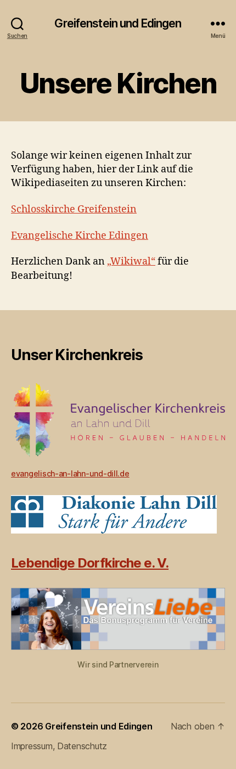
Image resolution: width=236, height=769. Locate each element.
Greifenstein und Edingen (117, 23)
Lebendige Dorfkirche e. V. (89, 563)
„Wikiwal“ (131, 261)
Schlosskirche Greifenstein (74, 209)
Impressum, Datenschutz (59, 745)
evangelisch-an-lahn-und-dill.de (70, 473)
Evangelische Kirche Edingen (79, 235)
